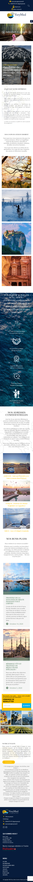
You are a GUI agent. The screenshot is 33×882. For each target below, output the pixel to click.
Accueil (5, 861)
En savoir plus (8, 762)
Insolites (5, 871)
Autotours (6, 867)
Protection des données (8, 842)
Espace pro (18, 7)
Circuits (5, 869)
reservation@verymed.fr (18, 1)
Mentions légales (6, 839)
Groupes (5, 875)
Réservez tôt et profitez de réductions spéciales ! (13, 667)
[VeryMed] (16, 15)
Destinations (6, 863)
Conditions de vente (7, 841)
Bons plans (6, 873)
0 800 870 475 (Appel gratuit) (17, 3)
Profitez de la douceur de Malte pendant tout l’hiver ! (15, 601)
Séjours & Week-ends (8, 865)
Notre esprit (5, 836)
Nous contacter (18, 9)
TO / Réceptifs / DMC (7, 838)
